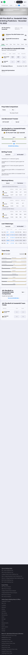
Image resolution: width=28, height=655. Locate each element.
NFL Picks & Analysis (6, 586)
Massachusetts (5, 622)
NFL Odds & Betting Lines (7, 570)
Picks (14, 44)
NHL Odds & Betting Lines (7, 582)
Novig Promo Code (6, 647)
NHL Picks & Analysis (6, 596)
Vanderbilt (22, 132)
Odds (11, 44)
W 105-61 (12, 237)
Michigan (4, 619)
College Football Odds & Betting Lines (10, 574)
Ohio (3, 621)
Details (3, 44)
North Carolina (5, 626)
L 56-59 (12, 240)
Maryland (4, 607)
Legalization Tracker (6, 601)
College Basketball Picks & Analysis (9, 592)
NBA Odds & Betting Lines (7, 572)
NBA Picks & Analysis (6, 588)
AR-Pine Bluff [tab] (20, 154)
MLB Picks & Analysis (6, 594)
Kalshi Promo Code (6, 645)
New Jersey (4, 613)
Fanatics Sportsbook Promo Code (9, 635)
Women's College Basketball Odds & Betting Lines (13, 578)
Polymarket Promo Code (7, 641)
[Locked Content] (14, 144)
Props (18, 44)
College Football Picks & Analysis (9, 590)
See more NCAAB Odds (13, 298)
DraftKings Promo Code (7, 653)
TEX (7, 243)
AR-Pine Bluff (9, 132)
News (7, 44)
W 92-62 (12, 232)
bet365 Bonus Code (6, 639)
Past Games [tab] (20, 183)
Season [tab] (8, 183)
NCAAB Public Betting (13, 146)
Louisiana (4, 605)
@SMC (8, 240)
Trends (22, 44)
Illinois (3, 617)
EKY (7, 232)
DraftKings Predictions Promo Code (9, 649)
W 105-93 (12, 234)
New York (4, 603)
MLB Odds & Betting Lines (7, 580)
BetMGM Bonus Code (6, 637)
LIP (7, 237)
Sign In (25, 2)
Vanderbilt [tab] (7, 154)
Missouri (3, 628)
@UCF (8, 234)
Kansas (3, 624)
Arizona (3, 609)
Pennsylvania (4, 615)
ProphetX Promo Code (6, 651)
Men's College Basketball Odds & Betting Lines (12, 576)
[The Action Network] (4, 2)
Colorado (4, 611)
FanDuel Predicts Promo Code (8, 643)
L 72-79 (12, 243)
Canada (3, 630)
